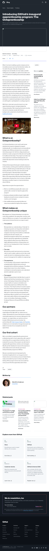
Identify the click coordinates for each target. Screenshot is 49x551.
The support (7, 275)
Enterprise (5, 532)
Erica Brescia (37, 94)
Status (25, 534)
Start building (30, 455)
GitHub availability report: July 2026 (39, 411)
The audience (8, 223)
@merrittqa (14, 53)
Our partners (9, 307)
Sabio (21, 322)
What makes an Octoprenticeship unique (15, 209)
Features (4, 527)
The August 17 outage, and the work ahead (9, 411)
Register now (30, 480)
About (36, 527)
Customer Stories (6, 534)
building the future (7, 113)
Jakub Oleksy (37, 422)
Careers (37, 532)
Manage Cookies (20, 546)
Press (36, 534)
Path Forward (15, 322)
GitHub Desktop (17, 536)
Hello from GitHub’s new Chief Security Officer (39, 101)
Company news (6, 409)
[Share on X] (7, 58)
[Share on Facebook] (10, 58)
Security (4, 529)
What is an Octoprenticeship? (12, 139)
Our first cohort (10, 332)
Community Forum (28, 529)
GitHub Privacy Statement (28, 510)
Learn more (7, 480)
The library (17, 8)
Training (26, 532)
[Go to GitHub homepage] (5, 522)
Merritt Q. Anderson (7, 53)
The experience (8, 260)
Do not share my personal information (9, 547)
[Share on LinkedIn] (13, 58)
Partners (15, 529)
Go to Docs (7, 455)
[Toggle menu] (45, 2)
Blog (8, 2)
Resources (5, 538)
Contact (26, 536)
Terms (11, 546)
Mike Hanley (36, 117)
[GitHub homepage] (4, 2)
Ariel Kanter (20, 428)
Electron (15, 534)
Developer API (16, 527)
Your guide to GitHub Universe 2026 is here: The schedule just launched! (24, 413)
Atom (15, 532)
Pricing (4, 536)
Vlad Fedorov (5, 420)
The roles (6, 249)
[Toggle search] (42, 2)
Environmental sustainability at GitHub (38, 76)
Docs (25, 527)
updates (9, 369)
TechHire (27, 322)
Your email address (9, 504)
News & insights (10, 8)
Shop (36, 536)
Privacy (15, 546)
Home (4, 8)
